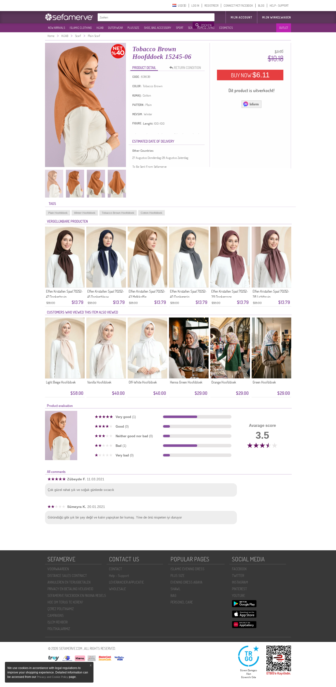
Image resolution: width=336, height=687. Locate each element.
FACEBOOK (239, 569)
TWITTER (238, 575)
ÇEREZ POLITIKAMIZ (60, 609)
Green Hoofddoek (264, 382)
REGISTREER (211, 5)
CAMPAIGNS (55, 615)
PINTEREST (239, 589)
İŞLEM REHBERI (57, 622)
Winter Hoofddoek (84, 212)
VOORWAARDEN (58, 569)
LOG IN (195, 5)
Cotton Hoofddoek (151, 212)
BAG (173, 595)
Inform (254, 104)
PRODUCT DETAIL (144, 68)
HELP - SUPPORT (279, 5)
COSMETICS (226, 28)
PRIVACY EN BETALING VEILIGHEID (70, 589)
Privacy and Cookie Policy (52, 676)
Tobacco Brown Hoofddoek (118, 212)
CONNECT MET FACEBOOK (238, 5)
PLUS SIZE (133, 28)
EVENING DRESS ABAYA (186, 582)
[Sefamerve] (70, 17)
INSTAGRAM (240, 582)
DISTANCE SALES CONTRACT (67, 575)
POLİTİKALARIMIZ (58, 629)
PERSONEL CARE (181, 602)
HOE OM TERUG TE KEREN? (65, 602)
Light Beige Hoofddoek (61, 382)
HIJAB (99, 28)
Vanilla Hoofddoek (99, 382)
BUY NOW (250, 75)
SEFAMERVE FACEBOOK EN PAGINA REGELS (76, 595)
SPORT (179, 28)
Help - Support (119, 575)
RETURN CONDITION (187, 68)
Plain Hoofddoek (58, 212)
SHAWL (175, 589)
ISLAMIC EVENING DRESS (187, 569)
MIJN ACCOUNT (241, 17)
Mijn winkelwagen (276, 17)
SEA (190, 28)
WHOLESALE (117, 589)
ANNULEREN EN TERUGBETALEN (69, 582)
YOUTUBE (238, 595)
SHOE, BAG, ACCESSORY (157, 28)
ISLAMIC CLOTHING (81, 28)
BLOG (261, 5)
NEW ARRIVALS (56, 28)
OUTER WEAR (115, 28)
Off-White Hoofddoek (143, 382)
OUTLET (283, 28)
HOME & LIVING (205, 28)
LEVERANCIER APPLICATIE (126, 582)
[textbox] (145, 17)
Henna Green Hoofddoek (186, 382)
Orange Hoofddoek (223, 382)
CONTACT (115, 569)
